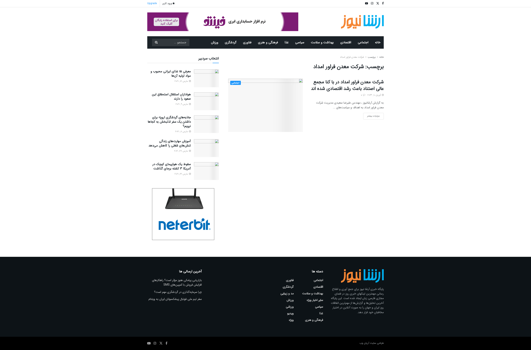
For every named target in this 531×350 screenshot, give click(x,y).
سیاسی (299, 42)
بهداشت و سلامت (322, 42)
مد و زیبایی (287, 293)
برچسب (372, 57)
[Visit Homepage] (362, 22)
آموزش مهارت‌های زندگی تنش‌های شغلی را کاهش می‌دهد (170, 143)
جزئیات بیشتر (371, 115)
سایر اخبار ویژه (315, 300)
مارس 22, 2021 (182, 174)
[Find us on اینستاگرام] (154, 343)
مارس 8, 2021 (182, 131)
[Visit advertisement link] (222, 21)
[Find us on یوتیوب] (149, 343)
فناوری (247, 42)
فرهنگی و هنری (268, 42)
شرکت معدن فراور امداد (352, 57)
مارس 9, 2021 (182, 104)
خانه (377, 42)
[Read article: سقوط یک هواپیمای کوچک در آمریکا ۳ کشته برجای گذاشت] (206, 171)
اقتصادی (345, 42)
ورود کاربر (167, 3)
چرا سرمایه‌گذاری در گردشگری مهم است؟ (178, 292)
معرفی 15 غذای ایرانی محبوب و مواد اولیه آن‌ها (171, 73)
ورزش (214, 42)
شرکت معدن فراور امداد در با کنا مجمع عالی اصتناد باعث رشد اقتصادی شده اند (347, 85)
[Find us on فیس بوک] (166, 343)
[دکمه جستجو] (156, 42)
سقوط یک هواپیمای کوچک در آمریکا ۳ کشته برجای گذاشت (171, 166)
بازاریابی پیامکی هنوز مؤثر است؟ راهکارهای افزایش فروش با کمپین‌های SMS (177, 282)
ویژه (291, 320)
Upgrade (152, 3)
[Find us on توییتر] (161, 343)
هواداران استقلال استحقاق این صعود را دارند (171, 96)
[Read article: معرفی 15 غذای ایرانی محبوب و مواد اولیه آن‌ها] (206, 78)
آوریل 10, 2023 (374, 95)
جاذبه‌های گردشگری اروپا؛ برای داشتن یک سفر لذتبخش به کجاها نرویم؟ (169, 122)
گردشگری (230, 42)
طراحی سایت (377, 343)
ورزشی (290, 306)
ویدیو (290, 313)
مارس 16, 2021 (182, 81)
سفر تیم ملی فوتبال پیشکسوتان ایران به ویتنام (175, 299)
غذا (287, 42)
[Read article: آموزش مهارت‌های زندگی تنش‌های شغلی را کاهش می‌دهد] (206, 148)
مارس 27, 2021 (181, 151)
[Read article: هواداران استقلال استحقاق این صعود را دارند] (206, 101)
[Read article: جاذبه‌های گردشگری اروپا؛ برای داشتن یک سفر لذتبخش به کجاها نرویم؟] (206, 124)
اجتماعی (363, 42)
